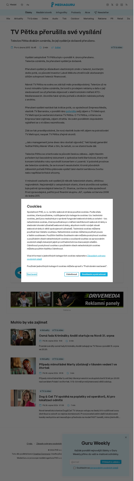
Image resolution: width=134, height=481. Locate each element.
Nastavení (32, 274)
